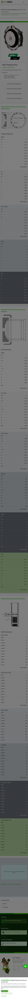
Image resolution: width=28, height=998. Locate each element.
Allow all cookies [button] (5, 991)
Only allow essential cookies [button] (7, 993)
